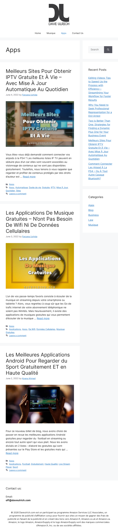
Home (38, 33)
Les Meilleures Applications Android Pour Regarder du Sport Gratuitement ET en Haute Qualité (38, 364)
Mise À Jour (62, 187)
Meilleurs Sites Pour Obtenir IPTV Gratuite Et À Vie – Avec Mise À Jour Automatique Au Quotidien (38, 80)
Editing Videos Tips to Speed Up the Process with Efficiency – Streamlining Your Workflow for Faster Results (99, 88)
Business (93, 215)
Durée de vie (35, 187)
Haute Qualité (51, 464)
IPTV (53, 187)
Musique (51, 33)
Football (26, 464)
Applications (15, 329)
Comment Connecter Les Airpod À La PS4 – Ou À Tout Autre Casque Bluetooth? (100, 171)
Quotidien (10, 190)
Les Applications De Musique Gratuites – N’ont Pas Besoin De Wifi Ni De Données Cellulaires (40, 222)
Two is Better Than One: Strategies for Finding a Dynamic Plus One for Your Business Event (99, 128)
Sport (15, 467)
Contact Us (77, 33)
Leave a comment (17, 193)
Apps (63, 33)
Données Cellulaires (45, 329)
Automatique (21, 187)
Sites (18, 190)
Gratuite (46, 187)
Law (90, 220)
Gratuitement (37, 464)
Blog (90, 210)
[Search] (108, 49)
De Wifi (31, 329)
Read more (29, 176)
